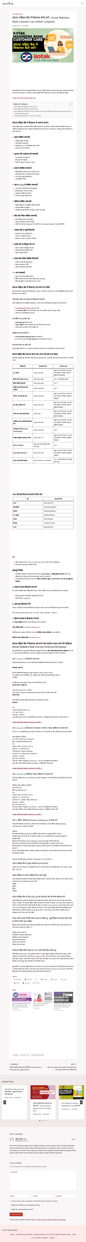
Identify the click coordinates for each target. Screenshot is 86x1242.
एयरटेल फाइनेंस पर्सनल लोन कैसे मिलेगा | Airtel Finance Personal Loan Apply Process (25, 1067)
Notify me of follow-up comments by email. (26, 1205)
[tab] (39, 1120)
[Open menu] (82, 3)
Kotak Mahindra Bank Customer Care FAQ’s (28, 115)
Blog (74, 1234)
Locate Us (26, 598)
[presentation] (43, 1092)
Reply (73, 1139)
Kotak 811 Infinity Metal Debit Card (24, 98)
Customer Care (17, 14)
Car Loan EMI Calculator (39, 1238)
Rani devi (19, 1139)
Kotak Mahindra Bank (37, 1055)
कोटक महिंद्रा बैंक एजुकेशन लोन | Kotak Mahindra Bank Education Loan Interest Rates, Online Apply (62, 1005)
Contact (52, 1238)
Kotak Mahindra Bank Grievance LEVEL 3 (27, 814)
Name (12, 1196)
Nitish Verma (17, 25)
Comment (14, 1172)
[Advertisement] (43, 77)
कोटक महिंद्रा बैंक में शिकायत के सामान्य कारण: (26, 106)
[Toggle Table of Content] (70, 104)
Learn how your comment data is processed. (51, 1220)
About (12, 1234)
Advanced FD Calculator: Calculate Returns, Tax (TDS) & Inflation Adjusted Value (43, 1234)
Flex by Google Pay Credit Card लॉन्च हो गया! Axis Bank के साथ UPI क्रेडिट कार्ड (62, 1067)
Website (59, 1196)
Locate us (38, 956)
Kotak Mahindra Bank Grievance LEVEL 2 (27, 768)
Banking (15, 1055)
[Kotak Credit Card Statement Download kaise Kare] (42, 997)
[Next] (81, 1102)
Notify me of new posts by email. (22, 1209)
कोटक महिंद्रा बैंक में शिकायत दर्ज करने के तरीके (26, 109)
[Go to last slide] (4, 1102)
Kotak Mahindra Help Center (24, 308)
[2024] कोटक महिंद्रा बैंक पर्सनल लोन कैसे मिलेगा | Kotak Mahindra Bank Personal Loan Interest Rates (21, 1005)
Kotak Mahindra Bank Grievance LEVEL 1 (27, 722)
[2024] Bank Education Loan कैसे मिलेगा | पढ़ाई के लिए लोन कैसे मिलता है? (14, 1091)
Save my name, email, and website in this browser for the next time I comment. (35, 1201)
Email (35, 1196)
